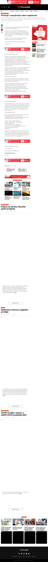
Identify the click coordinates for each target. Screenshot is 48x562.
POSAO (26, 11)
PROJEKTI (22, 11)
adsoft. (33, 560)
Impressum (28, 556)
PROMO (31, 11)
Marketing (15, 556)
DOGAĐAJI (35, 11)
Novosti (17, 11)
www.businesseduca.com (10, 152)
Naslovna (12, 11)
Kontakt (33, 556)
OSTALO (23, 556)
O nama (19, 556)
